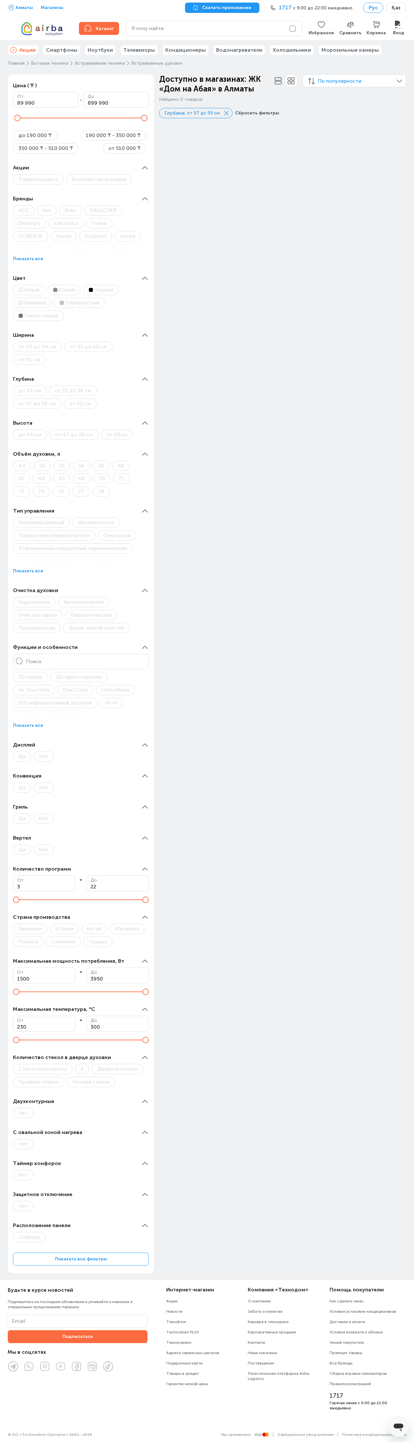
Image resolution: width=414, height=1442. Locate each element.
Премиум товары (346, 1353)
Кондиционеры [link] (185, 50)
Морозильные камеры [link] (350, 50)
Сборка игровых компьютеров (358, 1373)
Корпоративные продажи (272, 1332)
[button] (321, 28)
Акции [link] (27, 50)
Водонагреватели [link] (239, 50)
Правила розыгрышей (350, 1384)
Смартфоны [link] (61, 50)
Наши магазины (262, 1353)
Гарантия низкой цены (187, 1384)
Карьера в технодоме (268, 1322)
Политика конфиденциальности (374, 1434)
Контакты (256, 1342)
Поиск (33, 661)
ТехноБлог (176, 1322)
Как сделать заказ (347, 1301)
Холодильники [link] (292, 50)
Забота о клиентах (265, 1311)
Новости (174, 1311)
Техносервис (179, 1342)
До (91, 96)
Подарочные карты (184, 1363)
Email (18, 1321)
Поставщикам (261, 1363)
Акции (172, 1301)
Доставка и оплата (347, 1322)
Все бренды (341, 1363)
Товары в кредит (182, 1373)
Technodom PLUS (182, 1332)
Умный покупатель (347, 1342)
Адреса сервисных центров (192, 1353)
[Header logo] (39, 28)
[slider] (17, 118)
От (20, 96)
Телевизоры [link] (139, 50)
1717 (336, 1395)
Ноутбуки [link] (100, 50)
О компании (259, 1301)
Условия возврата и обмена (356, 1332)
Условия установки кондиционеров (363, 1311)
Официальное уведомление (305, 1434)
